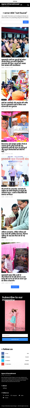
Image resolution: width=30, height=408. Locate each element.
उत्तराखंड (3, 272)
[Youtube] (3, 398)
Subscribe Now (15, 339)
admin (2, 67)
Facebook (7, 395)
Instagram (14, 395)
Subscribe (26, 364)
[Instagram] (11, 395)
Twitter (22, 395)
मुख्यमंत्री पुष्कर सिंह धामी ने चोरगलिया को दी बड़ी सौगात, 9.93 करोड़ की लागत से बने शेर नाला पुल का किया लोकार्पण (14, 278)
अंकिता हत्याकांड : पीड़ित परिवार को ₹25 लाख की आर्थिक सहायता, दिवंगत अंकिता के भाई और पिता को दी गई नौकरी (14, 235)
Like (28, 353)
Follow (27, 357)
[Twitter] (19, 395)
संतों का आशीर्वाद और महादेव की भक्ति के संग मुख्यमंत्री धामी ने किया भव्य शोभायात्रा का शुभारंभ (14, 105)
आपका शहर (4, 56)
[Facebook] (3, 395)
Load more (14, 286)
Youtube (6, 397)
